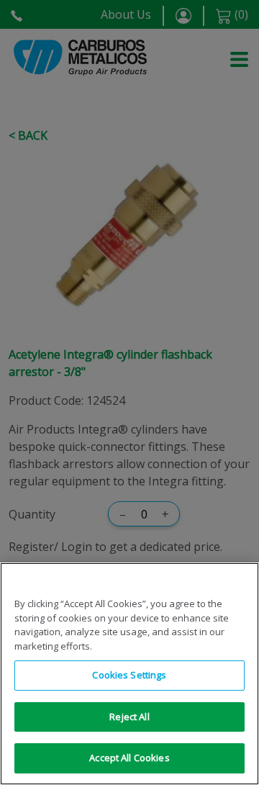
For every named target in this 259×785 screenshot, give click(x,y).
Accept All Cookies (129, 757)
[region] (129, 673)
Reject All (129, 716)
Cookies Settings (129, 674)
